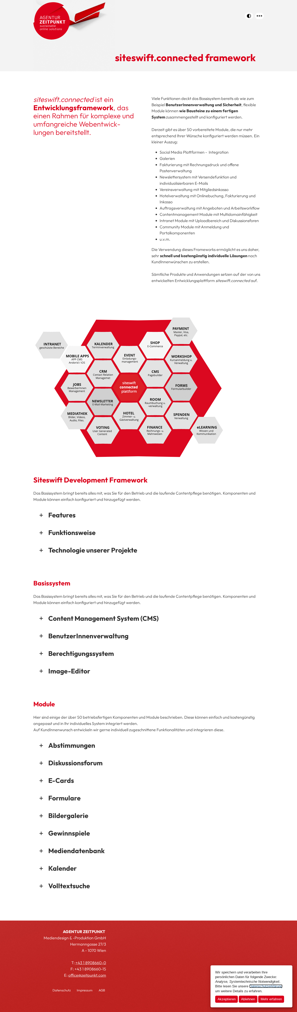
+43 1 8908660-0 (90, 962)
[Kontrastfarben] (249, 16)
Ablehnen (248, 999)
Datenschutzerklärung (265, 986)
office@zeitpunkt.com (87, 975)
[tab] (148, 515)
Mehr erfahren (271, 999)
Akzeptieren (227, 999)
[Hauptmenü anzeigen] (259, 16)
